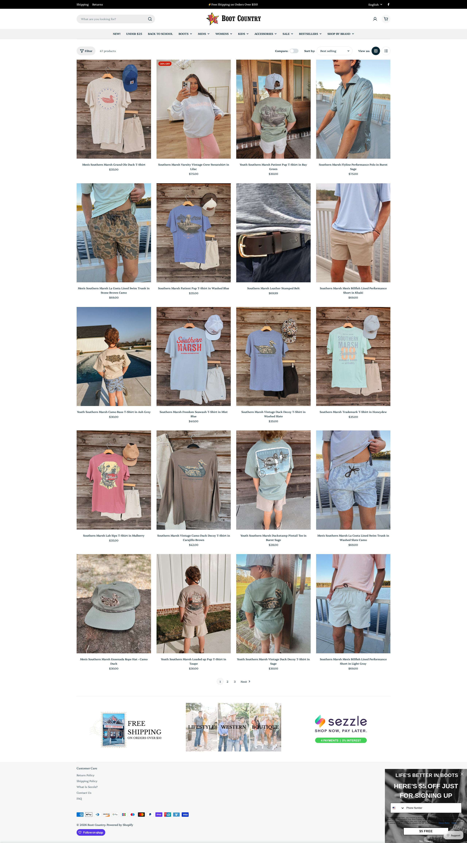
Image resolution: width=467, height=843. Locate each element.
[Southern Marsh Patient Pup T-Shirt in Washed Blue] (194, 232)
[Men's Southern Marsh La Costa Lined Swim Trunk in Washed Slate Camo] (353, 479)
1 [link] (220, 681)
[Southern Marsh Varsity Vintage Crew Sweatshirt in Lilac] (194, 109)
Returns (97, 4)
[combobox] (116, 19)
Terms (454, 823)
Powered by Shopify (120, 825)
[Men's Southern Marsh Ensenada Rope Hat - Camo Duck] (114, 603)
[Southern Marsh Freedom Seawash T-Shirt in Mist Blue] (194, 356)
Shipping (83, 4)
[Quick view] (145, 67)
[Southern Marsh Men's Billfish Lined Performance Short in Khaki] (353, 232)
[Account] (375, 19)
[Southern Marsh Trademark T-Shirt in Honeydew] (353, 356)
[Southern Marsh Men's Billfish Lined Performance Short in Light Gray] (353, 603)
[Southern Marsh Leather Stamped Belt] (273, 232)
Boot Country (96, 825)
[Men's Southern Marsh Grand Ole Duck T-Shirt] (114, 109)
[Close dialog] (462, 774)
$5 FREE (426, 831)
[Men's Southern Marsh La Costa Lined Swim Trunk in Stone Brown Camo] (114, 232)
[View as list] (386, 51)
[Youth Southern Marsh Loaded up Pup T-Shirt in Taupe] (194, 603)
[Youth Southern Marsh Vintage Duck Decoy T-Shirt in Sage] (273, 603)
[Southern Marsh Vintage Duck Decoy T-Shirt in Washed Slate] (273, 356)
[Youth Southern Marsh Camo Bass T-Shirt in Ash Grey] (114, 356)
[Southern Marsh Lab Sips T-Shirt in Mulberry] (114, 479)
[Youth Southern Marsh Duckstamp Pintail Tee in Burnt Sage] (273, 479)
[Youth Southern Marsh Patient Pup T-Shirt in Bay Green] (273, 109)
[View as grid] (375, 51)
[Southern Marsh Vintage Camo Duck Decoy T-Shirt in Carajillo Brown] (194, 479)
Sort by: (309, 51)
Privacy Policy (444, 823)
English (373, 4)
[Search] (150, 19)
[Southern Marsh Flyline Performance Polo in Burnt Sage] (353, 109)
